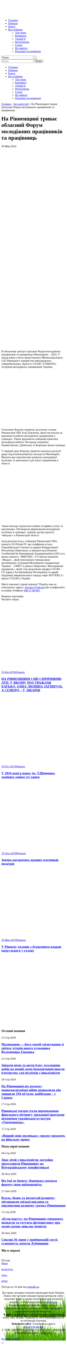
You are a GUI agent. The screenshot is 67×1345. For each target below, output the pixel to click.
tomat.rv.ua (52, 1302)
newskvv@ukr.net (34, 587)
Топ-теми (20, 32)
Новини (13, 23)
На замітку (21, 48)
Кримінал (20, 35)
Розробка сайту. (10, 1338)
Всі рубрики (15, 29)
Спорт (19, 45)
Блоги (11, 26)
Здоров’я (20, 38)
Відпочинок (22, 42)
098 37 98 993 (32, 590)
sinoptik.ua (33, 1286)
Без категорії (21, 104)
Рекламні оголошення (28, 51)
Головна (13, 20)
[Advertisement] (33, 991)
